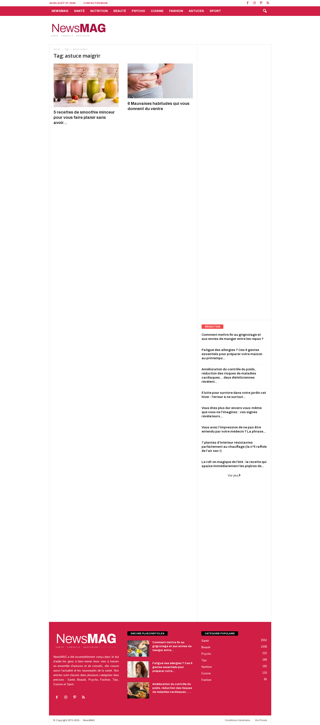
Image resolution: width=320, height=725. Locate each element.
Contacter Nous (95, 3)
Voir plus (233, 475)
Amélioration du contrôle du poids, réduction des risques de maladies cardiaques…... (172, 688)
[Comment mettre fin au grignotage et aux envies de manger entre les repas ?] (138, 648)
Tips (204, 660)
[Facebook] (247, 3)
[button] (264, 11)
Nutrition (99, 11)
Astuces (196, 11)
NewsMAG (60, 11)
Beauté (119, 11)
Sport (215, 11)
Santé (79, 11)
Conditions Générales (237, 720)
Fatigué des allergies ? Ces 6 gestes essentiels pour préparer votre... (172, 667)
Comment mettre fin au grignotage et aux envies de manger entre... (172, 646)
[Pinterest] (261, 3)
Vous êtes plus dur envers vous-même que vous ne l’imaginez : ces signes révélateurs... (232, 412)
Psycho (138, 11)
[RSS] (268, 3)
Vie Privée (261, 720)
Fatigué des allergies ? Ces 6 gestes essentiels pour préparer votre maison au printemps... (232, 354)
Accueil (57, 49)
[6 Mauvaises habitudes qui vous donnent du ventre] (160, 80)
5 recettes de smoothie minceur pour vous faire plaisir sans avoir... (84, 117)
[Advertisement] (192, 30)
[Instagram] (254, 3)
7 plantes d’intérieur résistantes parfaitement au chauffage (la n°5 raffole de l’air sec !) (234, 447)
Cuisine (157, 11)
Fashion (176, 11)
